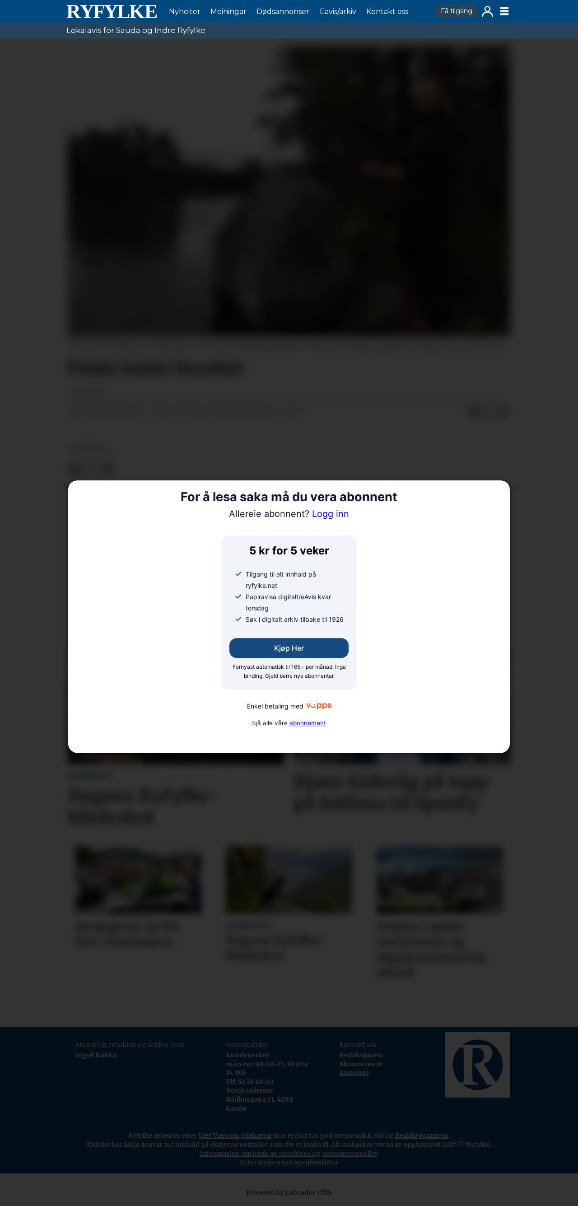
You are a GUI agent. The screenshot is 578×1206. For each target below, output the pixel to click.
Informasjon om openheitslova (289, 1162)
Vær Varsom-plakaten (234, 1135)
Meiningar (228, 11)
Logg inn (487, 11)
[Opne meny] (504, 11)
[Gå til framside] (111, 11)
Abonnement (361, 1064)
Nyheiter (184, 11)
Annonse (354, 1073)
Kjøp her (289, 647)
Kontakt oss (387, 11)
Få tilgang (456, 11)
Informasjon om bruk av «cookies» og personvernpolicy (289, 1154)
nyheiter (89, 450)
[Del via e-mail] (502, 412)
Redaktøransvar (422, 1135)
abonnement (307, 723)
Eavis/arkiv (338, 11)
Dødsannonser (282, 11)
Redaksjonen (360, 1055)
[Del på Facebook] (473, 412)
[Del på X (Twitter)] (488, 412)
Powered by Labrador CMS (289, 1192)
